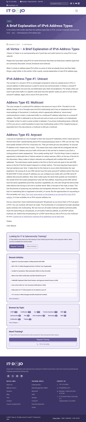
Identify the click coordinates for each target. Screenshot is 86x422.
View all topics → (14, 322)
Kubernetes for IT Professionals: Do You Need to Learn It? (29, 290)
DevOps (34, 397)
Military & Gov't (11, 388)
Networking (52, 315)
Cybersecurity (15, 315)
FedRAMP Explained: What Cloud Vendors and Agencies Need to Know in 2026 (35, 280)
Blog (13, 33)
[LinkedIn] (78, 3)
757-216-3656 (12, 1)
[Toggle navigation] (76, 11)
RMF (63, 312)
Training (27, 319)
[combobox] (60, 3)
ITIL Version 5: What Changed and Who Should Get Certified (29, 294)
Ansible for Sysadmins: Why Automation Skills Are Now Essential (31, 271)
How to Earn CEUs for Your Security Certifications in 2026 (29, 285)
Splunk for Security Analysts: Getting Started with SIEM (28, 261)
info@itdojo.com (13, 5)
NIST (63, 315)
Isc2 (36, 312)
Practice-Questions (50, 312)
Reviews (9, 391)
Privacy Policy (56, 418)
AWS (33, 394)
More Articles (31, 246)
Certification (25, 312)
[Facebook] (71, 3)
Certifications (15, 319)
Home (8, 33)
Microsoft (35, 391)
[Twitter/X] (73, 3)
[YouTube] (76, 3)
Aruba (34, 407)
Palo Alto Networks (38, 404)
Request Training (16, 246)
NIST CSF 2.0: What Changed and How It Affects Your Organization (31, 266)
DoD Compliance (38, 315)
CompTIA (35, 401)
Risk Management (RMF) (40, 388)
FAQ (8, 397)
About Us (9, 385)
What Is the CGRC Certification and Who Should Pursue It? (29, 275)
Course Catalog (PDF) (14, 404)
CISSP (13, 312)
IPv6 (26, 315)
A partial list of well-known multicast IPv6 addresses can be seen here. (38, 217)
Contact (9, 401)
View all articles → (14, 298)
